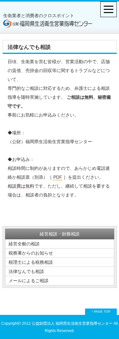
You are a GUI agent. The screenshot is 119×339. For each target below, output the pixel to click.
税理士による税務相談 (31, 262)
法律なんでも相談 (26, 271)
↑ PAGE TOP (100, 311)
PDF (57, 177)
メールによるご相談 (29, 280)
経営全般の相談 (24, 243)
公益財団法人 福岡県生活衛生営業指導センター (72, 323)
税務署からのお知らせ (31, 253)
